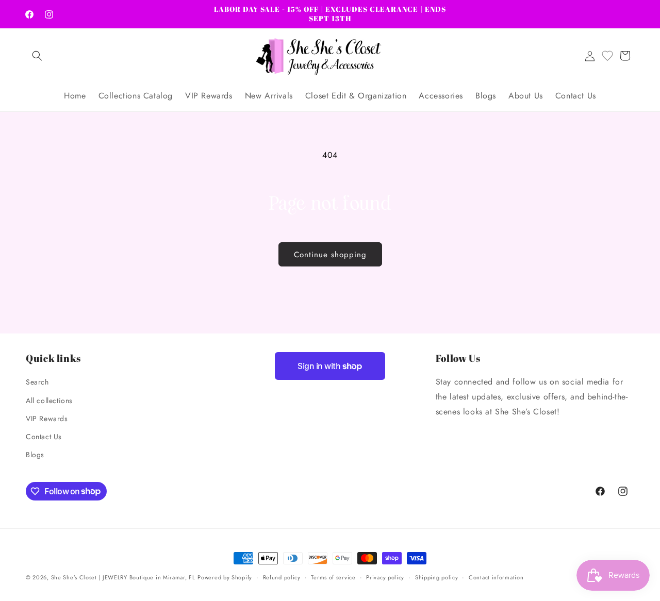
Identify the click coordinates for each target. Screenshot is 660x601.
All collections (49, 400)
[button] (37, 55)
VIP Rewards (47, 418)
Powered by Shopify (224, 577)
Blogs (35, 454)
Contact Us (44, 436)
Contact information (496, 577)
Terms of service (333, 577)
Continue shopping (330, 254)
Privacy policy (385, 577)
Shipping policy (436, 577)
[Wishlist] (607, 55)
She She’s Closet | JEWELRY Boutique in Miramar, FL (123, 577)
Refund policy (282, 577)
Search (37, 382)
